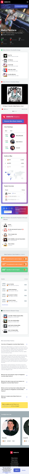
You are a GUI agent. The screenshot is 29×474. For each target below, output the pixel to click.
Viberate (5, 2)
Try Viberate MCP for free (21, 6)
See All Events (5, 304)
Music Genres (14, 458)
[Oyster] (5, 225)
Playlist (6, 190)
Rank (6, 130)
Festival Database (14, 463)
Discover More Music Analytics (13, 121)
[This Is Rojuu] (5, 244)
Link (12, 193)
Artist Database (14, 462)
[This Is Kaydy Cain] (5, 234)
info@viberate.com (6, 406)
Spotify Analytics (14, 465)
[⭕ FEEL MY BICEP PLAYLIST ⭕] (5, 230)
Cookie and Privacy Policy (6, 472)
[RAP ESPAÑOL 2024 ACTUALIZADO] (5, 239)
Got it (16, 470)
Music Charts (14, 460)
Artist (11, 130)
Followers (24, 190)
